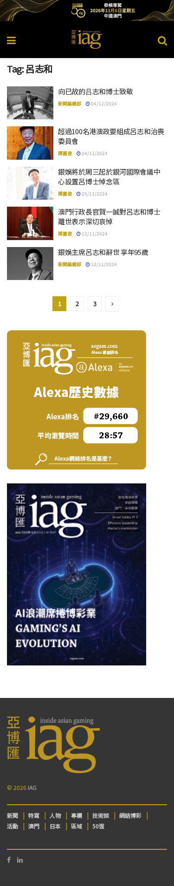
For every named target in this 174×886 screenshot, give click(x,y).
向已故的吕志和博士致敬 (95, 91)
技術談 (100, 815)
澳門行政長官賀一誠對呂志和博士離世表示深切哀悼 (109, 216)
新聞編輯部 (69, 103)
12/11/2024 (94, 233)
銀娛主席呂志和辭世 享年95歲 (103, 252)
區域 (76, 826)
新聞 (12, 815)
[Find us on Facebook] (9, 859)
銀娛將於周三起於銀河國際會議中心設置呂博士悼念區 (109, 176)
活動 (12, 826)
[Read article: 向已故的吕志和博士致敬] (30, 103)
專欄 (76, 815)
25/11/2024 (94, 193)
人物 (55, 815)
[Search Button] (162, 39)
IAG (32, 787)
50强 (98, 826)
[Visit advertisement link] (87, 10)
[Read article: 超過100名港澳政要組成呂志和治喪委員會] (30, 143)
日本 (55, 826)
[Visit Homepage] (86, 39)
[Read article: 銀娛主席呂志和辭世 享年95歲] (30, 263)
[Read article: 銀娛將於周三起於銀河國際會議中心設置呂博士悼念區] (30, 183)
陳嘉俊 (65, 153)
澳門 (33, 826)
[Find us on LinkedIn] (20, 859)
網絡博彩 (130, 815)
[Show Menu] (11, 39)
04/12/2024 (103, 103)
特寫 (33, 815)
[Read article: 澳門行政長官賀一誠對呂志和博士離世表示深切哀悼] (30, 223)
